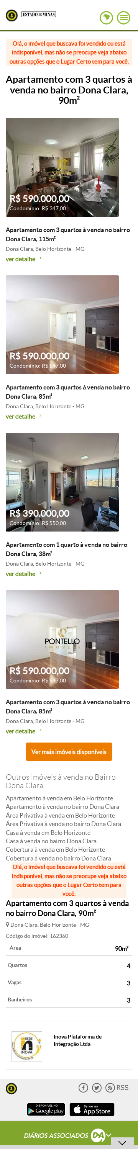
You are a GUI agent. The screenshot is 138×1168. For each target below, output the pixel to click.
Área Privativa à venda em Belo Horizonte (60, 815)
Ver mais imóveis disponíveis (69, 751)
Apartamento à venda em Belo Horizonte (59, 798)
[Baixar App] (46, 1117)
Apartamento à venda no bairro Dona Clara (62, 806)
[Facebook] (83, 1091)
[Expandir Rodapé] (69, 1137)
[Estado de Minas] (38, 14)
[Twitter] (97, 1091)
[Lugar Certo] (11, 1087)
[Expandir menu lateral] (123, 18)
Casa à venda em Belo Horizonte (48, 832)
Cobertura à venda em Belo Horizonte (55, 849)
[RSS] (116, 1091)
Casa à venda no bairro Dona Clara (51, 841)
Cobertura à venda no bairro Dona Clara (58, 858)
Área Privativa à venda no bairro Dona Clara (63, 823)
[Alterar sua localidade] (106, 18)
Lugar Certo (12, 15)
